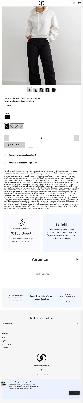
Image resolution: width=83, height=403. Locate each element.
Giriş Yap (4, 337)
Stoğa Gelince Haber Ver (15, 145)
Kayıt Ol (4, 341)
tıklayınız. (67, 238)
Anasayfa (5, 347)
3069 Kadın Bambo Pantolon (31, 98)
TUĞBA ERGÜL (15, 98)
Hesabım (5, 333)
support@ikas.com (45, 374)
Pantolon (7, 98)
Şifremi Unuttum (7, 344)
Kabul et (74, 392)
